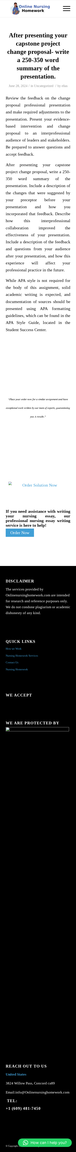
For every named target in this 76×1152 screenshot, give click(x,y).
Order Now (19, 532)
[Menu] (64, 8)
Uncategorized (43, 86)
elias (65, 86)
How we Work (14, 648)
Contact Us (12, 662)
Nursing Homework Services (22, 655)
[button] (45, 1142)
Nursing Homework (17, 669)
